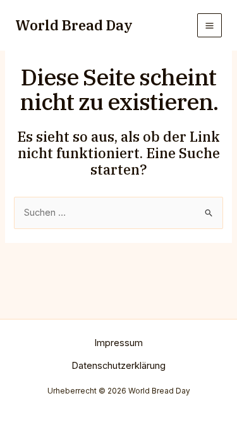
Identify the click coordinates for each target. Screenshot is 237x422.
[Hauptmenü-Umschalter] (209, 25)
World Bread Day (74, 25)
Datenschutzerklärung (118, 365)
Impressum (118, 343)
